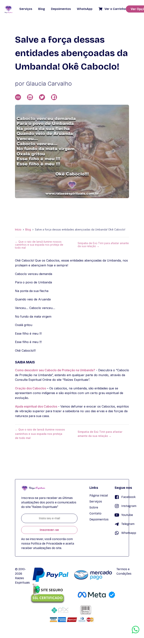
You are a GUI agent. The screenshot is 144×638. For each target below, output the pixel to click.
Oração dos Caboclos (30, 388)
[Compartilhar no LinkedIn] (30, 97)
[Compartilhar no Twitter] (42, 97)
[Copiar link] (18, 97)
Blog (28, 229)
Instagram (128, 506)
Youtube (127, 515)
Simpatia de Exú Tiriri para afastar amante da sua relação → (103, 245)
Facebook (128, 497)
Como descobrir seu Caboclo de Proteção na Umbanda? (55, 370)
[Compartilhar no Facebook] (54, 97)
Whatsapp (128, 533)
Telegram (127, 524)
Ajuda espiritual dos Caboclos (36, 406)
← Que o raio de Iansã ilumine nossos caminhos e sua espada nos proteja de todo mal (39, 244)
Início (18, 229)
